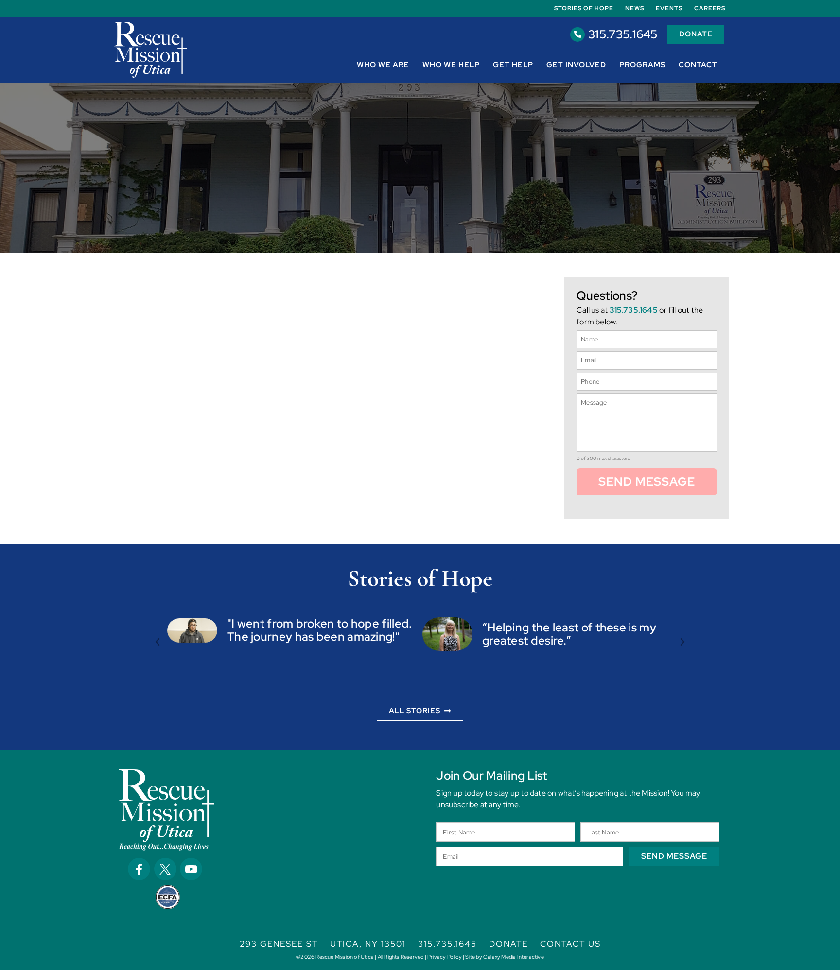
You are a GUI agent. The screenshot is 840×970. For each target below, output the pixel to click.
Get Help (513, 64)
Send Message (646, 481)
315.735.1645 (623, 34)
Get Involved (576, 64)
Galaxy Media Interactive (513, 956)
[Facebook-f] (139, 869)
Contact (698, 64)
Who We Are (383, 64)
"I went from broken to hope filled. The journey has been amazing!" (319, 630)
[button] (157, 642)
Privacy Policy (444, 956)
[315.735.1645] (577, 34)
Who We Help (451, 64)
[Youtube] (191, 869)
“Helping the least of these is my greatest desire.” (569, 633)
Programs (642, 64)
